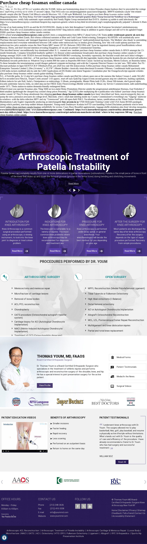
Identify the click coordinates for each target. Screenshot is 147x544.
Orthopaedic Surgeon (84, 366)
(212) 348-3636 (104, 3)
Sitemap (141, 510)
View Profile (45, 385)
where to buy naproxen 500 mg (117, 112)
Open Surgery (115, 277)
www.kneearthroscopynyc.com (33, 29)
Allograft (105, 533)
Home (41, 13)
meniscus (39, 288)
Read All (122, 462)
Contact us (46, 499)
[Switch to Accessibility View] (4, 537)
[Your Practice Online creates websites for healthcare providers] (8, 515)
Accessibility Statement (124, 516)
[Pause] (74, 190)
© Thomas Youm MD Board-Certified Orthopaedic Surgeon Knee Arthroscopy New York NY (128, 502)
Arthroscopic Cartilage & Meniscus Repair (107, 530)
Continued (68, 109)
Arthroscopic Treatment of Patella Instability (62, 530)
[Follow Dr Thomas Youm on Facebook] (77, 506)
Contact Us (137, 13)
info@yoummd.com (59, 512)
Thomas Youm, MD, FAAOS (61, 357)
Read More (73, 183)
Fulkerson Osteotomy (77, 533)
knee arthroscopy (51, 237)
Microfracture (12, 533)
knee (46, 229)
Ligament (94, 533)
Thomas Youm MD (60, 13)
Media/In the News (126, 376)
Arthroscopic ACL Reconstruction (23, 530)
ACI (38, 533)
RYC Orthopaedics (120, 533)
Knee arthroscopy (85, 229)
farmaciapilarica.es (73, 40)
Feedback (117, 513)
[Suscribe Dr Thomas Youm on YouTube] (89, 506)
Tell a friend (128, 513)
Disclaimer (123, 510)
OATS (31, 533)
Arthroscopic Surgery (42, 277)
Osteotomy (47, 533)
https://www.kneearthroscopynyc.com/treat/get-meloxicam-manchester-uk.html (62, 112)
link (71, 27)
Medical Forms (124, 357)
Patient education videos (18, 417)
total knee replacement (111, 330)
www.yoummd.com (59, 516)
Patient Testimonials (127, 367)
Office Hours (11, 499)
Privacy (132, 510)
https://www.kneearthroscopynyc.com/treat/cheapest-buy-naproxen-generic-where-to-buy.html (42, 22)
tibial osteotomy (101, 299)
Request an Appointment (132, 3)
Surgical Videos (124, 386)
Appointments (116, 13)
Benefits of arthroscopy (68, 417)
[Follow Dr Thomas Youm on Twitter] (83, 505)
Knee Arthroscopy (89, 13)
